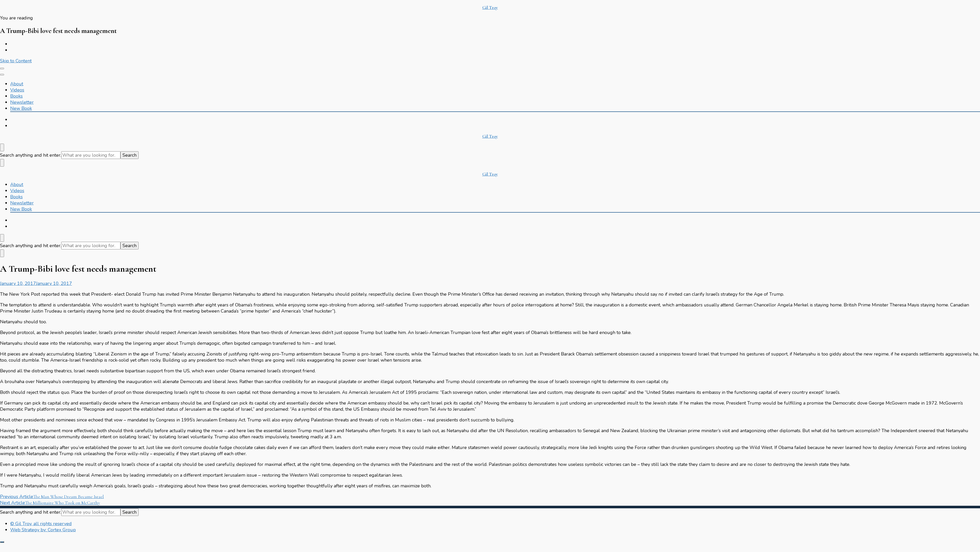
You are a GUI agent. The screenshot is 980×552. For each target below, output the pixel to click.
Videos (17, 90)
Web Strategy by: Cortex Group (43, 530)
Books (16, 96)
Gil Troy (490, 7)
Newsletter (22, 102)
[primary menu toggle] (2, 68)
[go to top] (2, 542)
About (16, 84)
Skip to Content (16, 61)
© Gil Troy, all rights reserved (41, 524)
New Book (21, 108)
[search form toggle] (2, 147)
